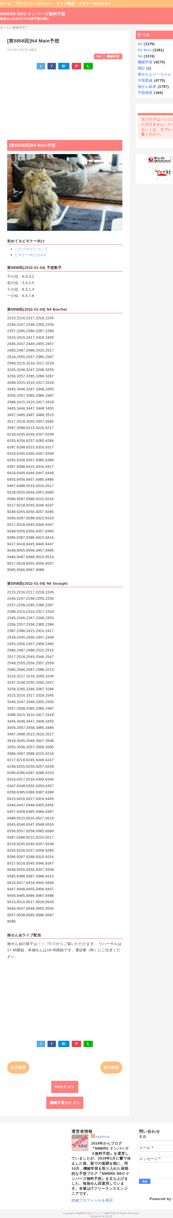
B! (64, 66)
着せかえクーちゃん (155, 74)
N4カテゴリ (65, 1087)
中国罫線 (145, 80)
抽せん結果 (147, 87)
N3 (140, 44)
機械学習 (113, 56)
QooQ (108, 1216)
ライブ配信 (65, 4)
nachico (102, 1137)
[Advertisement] (64, 102)
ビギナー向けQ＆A (94, 4)
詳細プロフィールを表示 (92, 1200)
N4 (99, 56)
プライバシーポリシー (34, 4)
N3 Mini (145, 50)
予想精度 (145, 93)
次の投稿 (18, 1067)
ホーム (5, 4)
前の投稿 (111, 1067)
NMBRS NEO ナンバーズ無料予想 (32, 14)
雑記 (141, 68)
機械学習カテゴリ (65, 1103)
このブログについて (31, 249)
